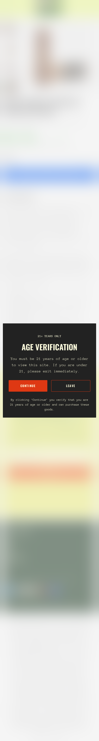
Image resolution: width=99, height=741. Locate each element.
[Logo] (49, 8)
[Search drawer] (89, 8)
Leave (70, 385)
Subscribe (49, 473)
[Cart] (93, 8)
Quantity (8, 158)
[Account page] (15, 8)
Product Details (23, 196)
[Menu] (8, 8)
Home (7, 121)
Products (25, 121)
